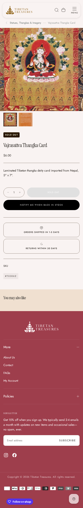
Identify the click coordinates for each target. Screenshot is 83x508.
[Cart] (63, 10)
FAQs (6, 373)
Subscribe (67, 440)
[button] (74, 10)
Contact (8, 365)
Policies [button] (8, 396)
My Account (10, 380)
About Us (9, 357)
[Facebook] (14, 455)
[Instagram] (6, 455)
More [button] (6, 347)
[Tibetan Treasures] (41, 326)
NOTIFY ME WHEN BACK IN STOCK (41, 205)
